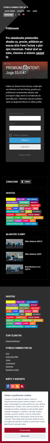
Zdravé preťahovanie (15, 224)
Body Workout (13, 202)
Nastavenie (25, 436)
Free (35, 208)
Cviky (28, 11)
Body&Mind (24, 202)
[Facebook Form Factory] (8, 386)
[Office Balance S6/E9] (23, 263)
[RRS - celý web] (17, 386)
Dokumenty (9, 367)
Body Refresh (32, 199)
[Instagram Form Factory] (12, 386)
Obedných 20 (21, 215)
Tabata (18, 221)
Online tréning (10, 11)
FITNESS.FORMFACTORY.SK (14, 7)
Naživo (22, 11)
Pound (18, 218)
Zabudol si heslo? (25, 155)
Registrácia (25, 147)
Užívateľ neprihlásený (13, 341)
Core (9, 208)
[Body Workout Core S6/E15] (25, 276)
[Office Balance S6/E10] (24, 250)
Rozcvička (38, 218)
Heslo (12, 124)
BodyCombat (24, 205)
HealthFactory (13, 211)
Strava (10, 221)
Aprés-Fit (11, 199)
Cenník (35, 11)
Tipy (33, 221)
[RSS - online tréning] (22, 386)
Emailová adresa (16, 114)
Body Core (20, 199)
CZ (22, 208)
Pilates (10, 218)
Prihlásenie (9, 15)
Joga (29, 211)
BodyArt (34, 202)
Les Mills (37, 211)
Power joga (27, 218)
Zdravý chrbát (31, 224)
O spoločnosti (10, 363)
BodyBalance (12, 205)
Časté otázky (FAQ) (12, 357)
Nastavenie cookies (12, 370)
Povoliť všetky (25, 430)
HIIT (23, 211)
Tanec (26, 221)
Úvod (7, 354)
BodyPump (35, 205)
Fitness (28, 208)
